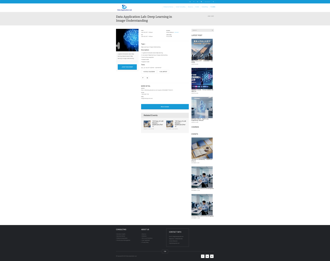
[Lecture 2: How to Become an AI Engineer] (202, 204)
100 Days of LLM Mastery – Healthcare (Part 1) (157, 123)
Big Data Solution (121, 236)
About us (190, 7)
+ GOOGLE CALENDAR (149, 71)
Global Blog (205, 7)
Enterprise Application (122, 238)
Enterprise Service (168, 7)
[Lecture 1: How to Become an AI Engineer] (202, 177)
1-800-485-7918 (145, 94)
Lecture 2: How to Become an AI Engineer (202, 216)
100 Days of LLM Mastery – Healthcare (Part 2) (180, 123)
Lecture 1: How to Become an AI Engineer (202, 188)
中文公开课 (169, 36)
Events (197, 7)
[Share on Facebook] (143, 77)
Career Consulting (180, 7)
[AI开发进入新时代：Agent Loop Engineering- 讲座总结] (202, 107)
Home (209, 16)
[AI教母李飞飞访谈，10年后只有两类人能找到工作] (202, 78)
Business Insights (121, 234)
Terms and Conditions (147, 238)
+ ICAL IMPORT (163, 71)
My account (207, 1)
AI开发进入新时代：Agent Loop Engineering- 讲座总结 (199, 119)
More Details (165, 107)
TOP (165, 251)
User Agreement (146, 240)
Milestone (144, 236)
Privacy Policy (145, 242)
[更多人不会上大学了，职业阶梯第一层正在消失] (202, 49)
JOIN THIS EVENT (127, 67)
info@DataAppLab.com (147, 98)
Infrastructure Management (123, 240)
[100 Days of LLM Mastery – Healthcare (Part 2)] (202, 148)
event (212, 16)
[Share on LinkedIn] (147, 77)
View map (176, 32)
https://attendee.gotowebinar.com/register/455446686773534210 (157, 90)
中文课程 (212, 7)
